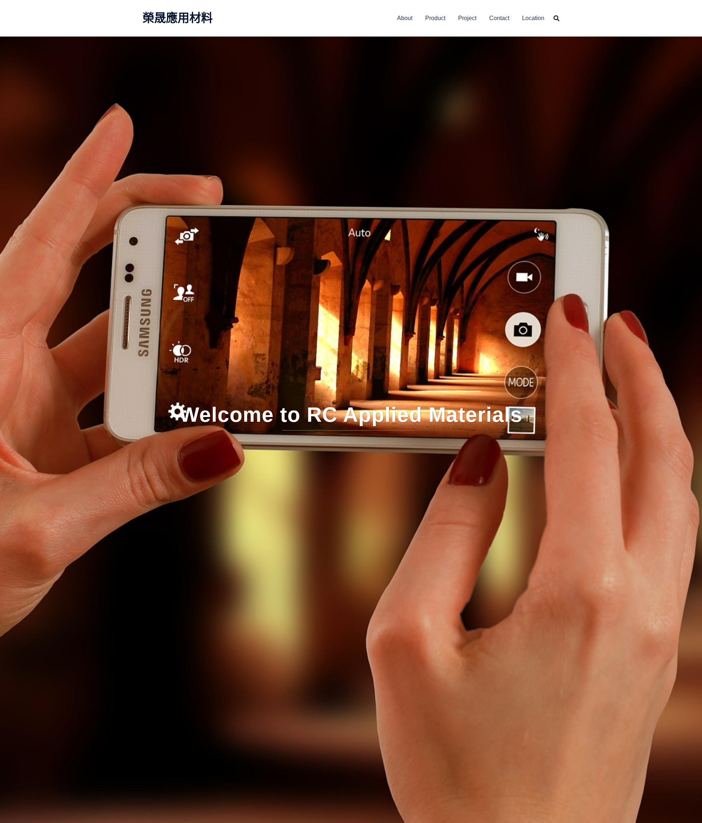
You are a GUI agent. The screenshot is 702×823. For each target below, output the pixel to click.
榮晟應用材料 (178, 17)
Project (467, 18)
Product (435, 18)
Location (533, 18)
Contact (499, 18)
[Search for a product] (556, 18)
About (404, 18)
